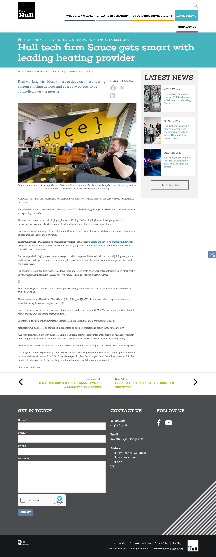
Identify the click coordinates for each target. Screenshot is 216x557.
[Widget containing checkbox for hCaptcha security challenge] (42, 500)
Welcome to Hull (79, 15)
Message (24, 458)
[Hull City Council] (24, 542)
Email (22, 432)
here (38, 367)
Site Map (177, 543)
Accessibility (120, 543)
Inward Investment (113, 15)
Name (22, 420)
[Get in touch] (212, 255)
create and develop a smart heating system (112, 241)
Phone (22, 445)
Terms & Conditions (140, 543)
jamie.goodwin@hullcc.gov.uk (44, 71)
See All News (170, 185)
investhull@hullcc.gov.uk (126, 439)
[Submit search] (195, 6)
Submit (25, 512)
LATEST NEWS (186, 15)
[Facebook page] (159, 423)
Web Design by (161, 548)
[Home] (31, 10)
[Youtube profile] (168, 423)
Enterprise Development (153, 15)
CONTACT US (187, 27)
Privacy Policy (161, 543)
